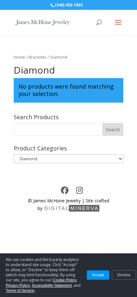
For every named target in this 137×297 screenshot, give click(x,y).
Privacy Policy (18, 285)
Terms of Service (20, 290)
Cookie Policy (64, 280)
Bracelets (38, 57)
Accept (98, 275)
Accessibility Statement (52, 285)
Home (19, 57)
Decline (124, 275)
